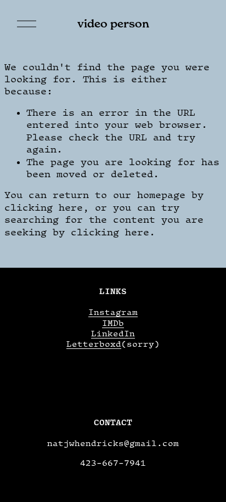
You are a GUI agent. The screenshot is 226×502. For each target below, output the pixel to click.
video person (113, 23)
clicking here (43, 207)
